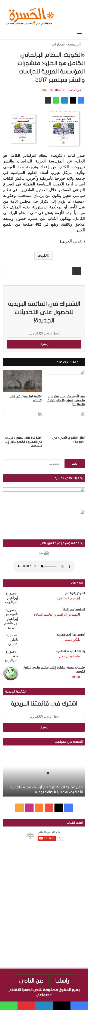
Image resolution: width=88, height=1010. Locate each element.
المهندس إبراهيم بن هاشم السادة (57, 614)
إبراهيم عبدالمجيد (68, 598)
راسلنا (62, 981)
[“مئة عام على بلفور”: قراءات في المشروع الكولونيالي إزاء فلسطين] (22, 423)
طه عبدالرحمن (69, 656)
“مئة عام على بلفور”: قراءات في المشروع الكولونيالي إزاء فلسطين (23, 441)
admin (76, 677)
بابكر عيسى (71, 640)
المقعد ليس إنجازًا (74, 609)
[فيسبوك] (81, 100)
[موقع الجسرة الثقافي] (30, 14)
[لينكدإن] (64, 100)
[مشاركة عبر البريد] (48, 100)
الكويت (43, 255)
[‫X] (73, 100)
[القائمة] (79, 33)
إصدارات (58, 44)
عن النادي (31, 981)
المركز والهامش (75, 593)
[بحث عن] (8, 33)
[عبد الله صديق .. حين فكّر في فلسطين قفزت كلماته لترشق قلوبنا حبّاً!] (65, 381)
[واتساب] (56, 100)
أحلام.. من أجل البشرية (70, 634)
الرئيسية (75, 44)
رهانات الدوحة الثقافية (70, 651)
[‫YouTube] (49, 808)
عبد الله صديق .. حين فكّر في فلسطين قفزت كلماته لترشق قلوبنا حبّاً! (66, 400)
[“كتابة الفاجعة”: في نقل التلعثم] (22, 381)
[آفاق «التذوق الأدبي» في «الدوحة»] (65, 423)
